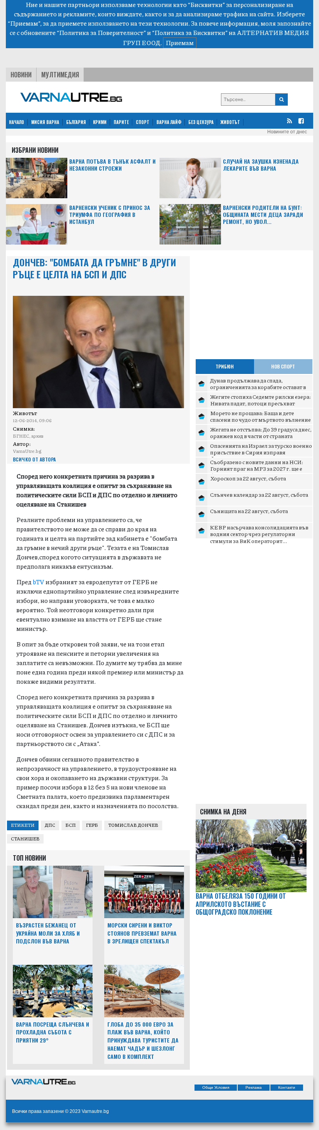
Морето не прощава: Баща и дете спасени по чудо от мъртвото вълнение (260, 416)
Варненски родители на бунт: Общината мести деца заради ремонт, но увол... (263, 214)
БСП (70, 825)
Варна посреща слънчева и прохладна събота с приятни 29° (52, 1032)
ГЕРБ (92, 825)
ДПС (50, 825)
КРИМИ (100, 122)
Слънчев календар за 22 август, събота (259, 494)
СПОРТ (142, 122)
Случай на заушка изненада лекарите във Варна (261, 165)
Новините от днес (287, 131)
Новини (21, 74)
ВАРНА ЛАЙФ (168, 122)
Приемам (180, 42)
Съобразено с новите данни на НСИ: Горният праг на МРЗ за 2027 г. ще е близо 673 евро (256, 468)
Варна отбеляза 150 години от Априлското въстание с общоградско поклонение (241, 904)
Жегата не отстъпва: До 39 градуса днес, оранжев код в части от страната (261, 432)
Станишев (25, 838)
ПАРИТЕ (121, 122)
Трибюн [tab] (225, 366)
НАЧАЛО (16, 122)
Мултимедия (60, 74)
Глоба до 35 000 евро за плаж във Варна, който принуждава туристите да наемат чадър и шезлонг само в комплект (143, 1040)
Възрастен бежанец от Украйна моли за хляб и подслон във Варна (48, 933)
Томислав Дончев (133, 825)
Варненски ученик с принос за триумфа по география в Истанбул (109, 214)
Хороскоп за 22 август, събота (248, 478)
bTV (38, 581)
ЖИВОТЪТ (230, 122)
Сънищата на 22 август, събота (249, 511)
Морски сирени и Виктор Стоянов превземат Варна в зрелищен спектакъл (142, 933)
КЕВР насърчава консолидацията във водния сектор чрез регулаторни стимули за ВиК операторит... (259, 534)
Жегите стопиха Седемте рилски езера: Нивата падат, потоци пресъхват (260, 400)
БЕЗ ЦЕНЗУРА (201, 122)
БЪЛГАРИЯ (76, 122)
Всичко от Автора (34, 459)
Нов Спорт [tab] (283, 366)
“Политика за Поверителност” (101, 32)
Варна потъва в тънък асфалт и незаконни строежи (112, 165)
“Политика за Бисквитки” (190, 32)
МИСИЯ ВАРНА (45, 122)
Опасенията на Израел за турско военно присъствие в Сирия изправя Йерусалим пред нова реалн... (261, 452)
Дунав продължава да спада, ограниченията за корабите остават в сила (258, 387)
